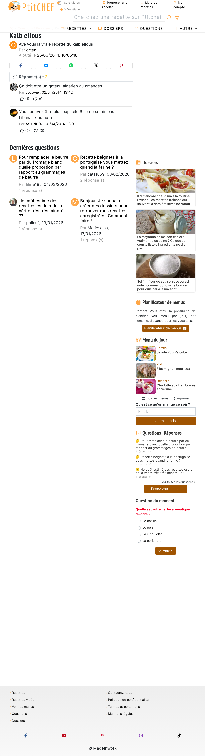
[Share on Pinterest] (121, 66)
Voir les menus (156, 398)
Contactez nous (120, 693)
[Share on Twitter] (96, 66)
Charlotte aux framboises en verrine (176, 387)
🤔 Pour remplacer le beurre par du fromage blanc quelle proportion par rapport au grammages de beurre (163, 444)
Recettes (76, 28)
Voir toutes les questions (177, 482)
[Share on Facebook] (20, 66)
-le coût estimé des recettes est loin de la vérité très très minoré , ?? (42, 208)
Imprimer (182, 398)
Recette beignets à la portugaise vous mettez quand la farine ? (104, 162)
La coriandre (151, 541)
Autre (186, 28)
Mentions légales (120, 714)
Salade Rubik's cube (172, 352)
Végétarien (74, 9)
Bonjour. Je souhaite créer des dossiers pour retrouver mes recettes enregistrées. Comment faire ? (104, 210)
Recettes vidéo (23, 700)
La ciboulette (152, 534)
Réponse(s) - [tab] (33, 76)
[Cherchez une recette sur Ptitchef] (169, 17)
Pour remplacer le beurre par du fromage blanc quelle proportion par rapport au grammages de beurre (43, 167)
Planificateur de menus (163, 328)
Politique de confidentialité (128, 700)
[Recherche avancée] (177, 18)
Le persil (148, 527)
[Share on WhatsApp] (71, 66)
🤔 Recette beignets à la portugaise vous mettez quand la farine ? (163, 458)
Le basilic (149, 521)
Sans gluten (72, 2)
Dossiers (112, 28)
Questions (151, 28)
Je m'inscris (165, 421)
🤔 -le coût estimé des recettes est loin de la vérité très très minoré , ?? (165, 471)
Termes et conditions (124, 707)
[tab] (57, 77)
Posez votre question (167, 489)
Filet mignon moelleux (173, 369)
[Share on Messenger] (46, 66)
